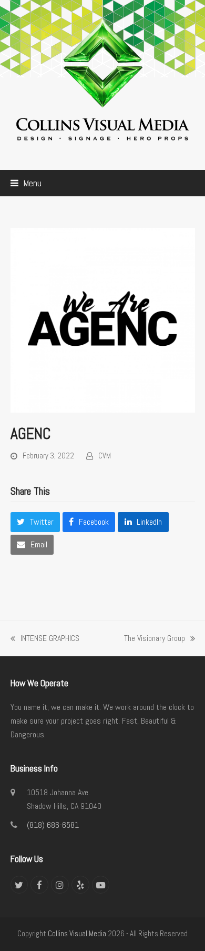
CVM (104, 456)
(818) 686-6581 (53, 824)
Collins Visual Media (77, 933)
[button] (26, 183)
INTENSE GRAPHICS (45, 639)
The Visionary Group (154, 639)
